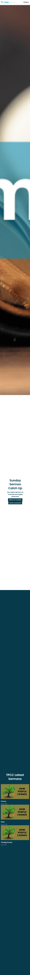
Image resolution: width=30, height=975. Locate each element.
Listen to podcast (15, 503)
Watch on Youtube (15, 500)
